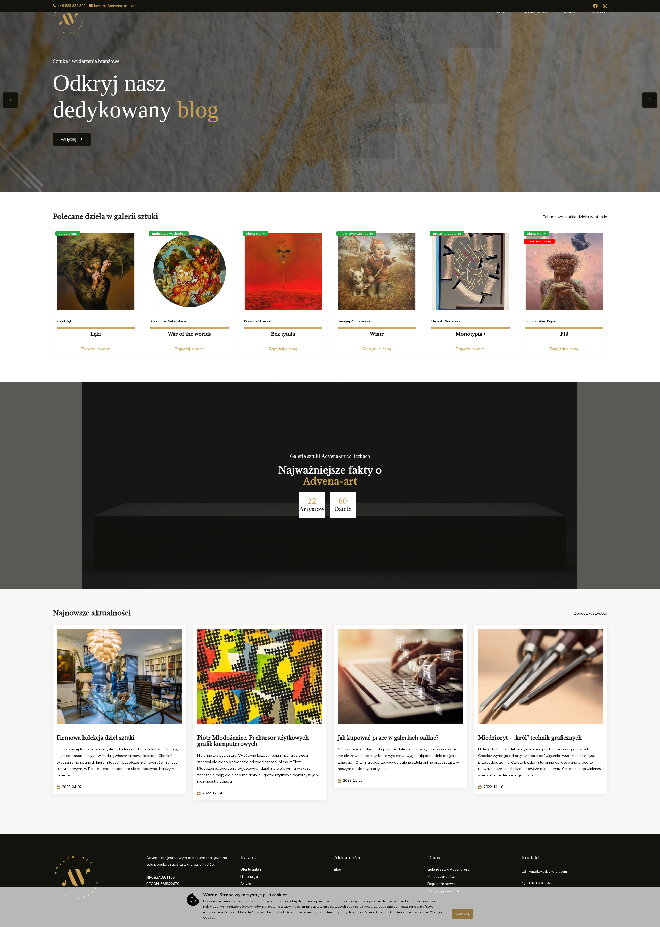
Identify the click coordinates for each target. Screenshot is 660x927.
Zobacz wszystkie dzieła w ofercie (574, 216)
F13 (564, 334)
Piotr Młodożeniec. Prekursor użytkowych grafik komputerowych (253, 741)
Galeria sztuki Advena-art (448, 869)
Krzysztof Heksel (257, 321)
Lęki (95, 334)
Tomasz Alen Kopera (542, 321)
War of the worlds (189, 334)
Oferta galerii (251, 869)
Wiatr (377, 334)
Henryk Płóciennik (445, 321)
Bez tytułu (283, 334)
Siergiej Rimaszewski (355, 321)
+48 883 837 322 (71, 5)
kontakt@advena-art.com (115, 5)
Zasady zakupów (441, 876)
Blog (337, 869)
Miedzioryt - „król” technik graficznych (530, 738)
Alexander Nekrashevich (170, 321)
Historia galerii (251, 876)
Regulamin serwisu (442, 884)
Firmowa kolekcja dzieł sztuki (96, 738)
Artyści (246, 884)
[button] (649, 100)
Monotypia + (471, 334)
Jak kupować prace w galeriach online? (388, 738)
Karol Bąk (64, 321)
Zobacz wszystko (590, 613)
